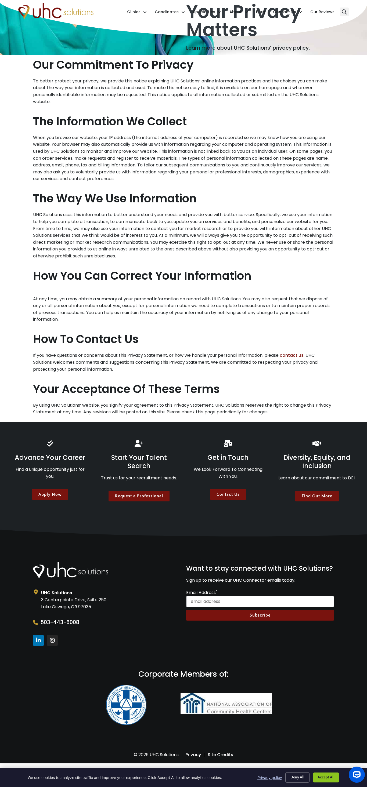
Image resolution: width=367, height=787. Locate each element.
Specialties (207, 13)
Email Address (201, 593)
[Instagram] (52, 640)
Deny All (297, 777)
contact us (292, 355)
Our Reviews (322, 13)
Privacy (193, 755)
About (238, 13)
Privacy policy (269, 777)
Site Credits (220, 755)
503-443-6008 (60, 622)
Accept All (326, 777)
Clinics (137, 13)
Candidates (170, 13)
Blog (260, 13)
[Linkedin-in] (38, 640)
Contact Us (287, 13)
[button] (344, 12)
